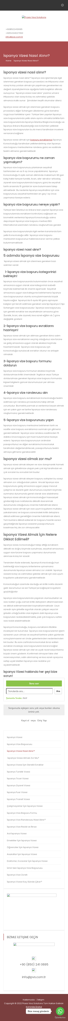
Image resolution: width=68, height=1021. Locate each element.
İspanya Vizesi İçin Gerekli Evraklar (25, 764)
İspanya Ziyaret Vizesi (18, 785)
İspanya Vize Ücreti (17, 874)
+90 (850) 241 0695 (34, 964)
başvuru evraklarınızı (41, 139)
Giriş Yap (42, 720)
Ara (58, 691)
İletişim (40, 999)
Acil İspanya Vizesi (17, 833)
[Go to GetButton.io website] (60, 1018)
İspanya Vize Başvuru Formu (22, 813)
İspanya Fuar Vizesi (17, 792)
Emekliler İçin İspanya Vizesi (22, 840)
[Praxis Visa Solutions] (34, 17)
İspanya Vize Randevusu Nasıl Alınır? (26, 819)
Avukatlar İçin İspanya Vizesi (22, 854)
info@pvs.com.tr (14, 36)
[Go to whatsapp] (60, 1011)
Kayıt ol (25, 720)
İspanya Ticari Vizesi (18, 778)
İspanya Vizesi (14, 737)
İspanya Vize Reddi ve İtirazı (22, 826)
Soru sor (34, 683)
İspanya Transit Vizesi (18, 799)
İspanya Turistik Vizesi (18, 771)
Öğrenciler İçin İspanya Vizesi (22, 847)
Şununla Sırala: (16, 698)
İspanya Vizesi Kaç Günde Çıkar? (24, 881)
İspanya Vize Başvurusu (19, 744)
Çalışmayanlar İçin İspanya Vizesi (25, 806)
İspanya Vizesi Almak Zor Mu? (23, 758)
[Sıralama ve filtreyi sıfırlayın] (31, 698)
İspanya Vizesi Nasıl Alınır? (21, 751)
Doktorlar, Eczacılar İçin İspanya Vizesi (27, 861)
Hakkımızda (29, 999)
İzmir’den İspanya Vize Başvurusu (25, 868)
